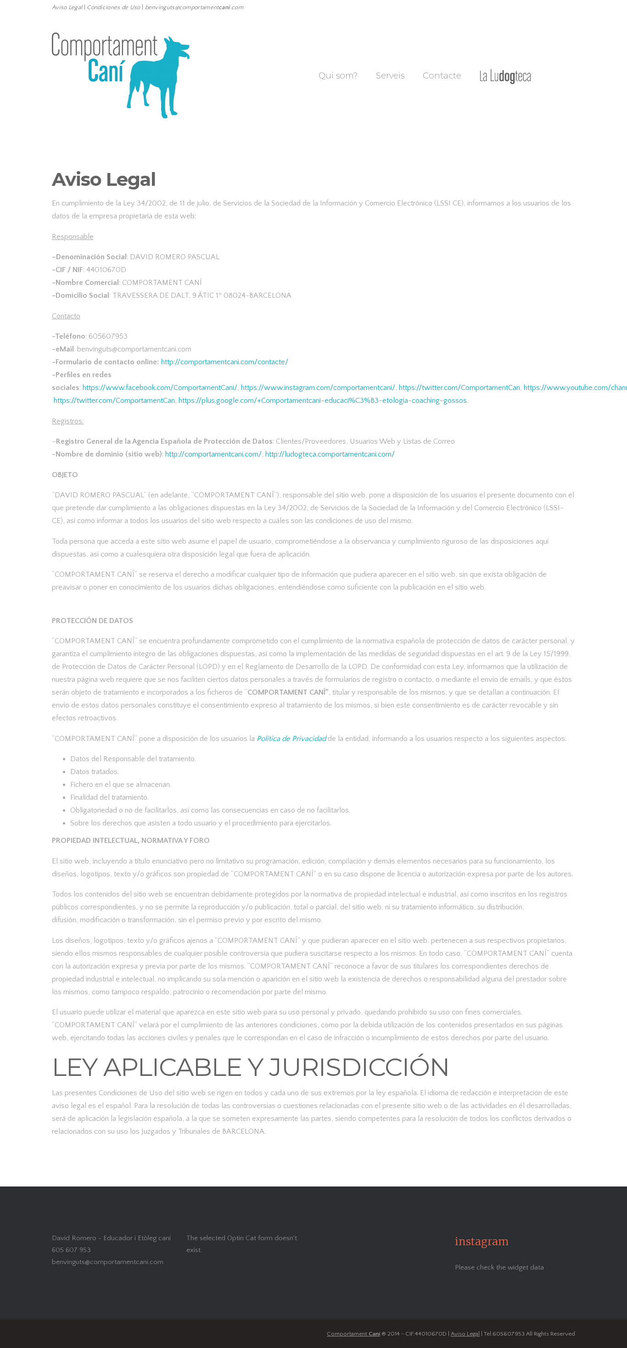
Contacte (442, 76)
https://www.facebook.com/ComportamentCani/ (160, 388)
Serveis (390, 76)
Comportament (353, 1334)
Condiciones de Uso (113, 7)
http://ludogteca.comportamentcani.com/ (330, 454)
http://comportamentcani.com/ (213, 454)
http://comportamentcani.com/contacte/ (224, 362)
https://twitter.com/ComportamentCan (459, 388)
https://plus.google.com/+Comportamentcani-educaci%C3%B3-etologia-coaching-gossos (323, 400)
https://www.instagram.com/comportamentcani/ (318, 388)
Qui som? (338, 76)
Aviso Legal (465, 1334)
